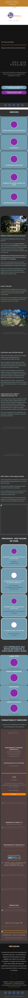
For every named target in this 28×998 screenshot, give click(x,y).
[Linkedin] (9, 105)
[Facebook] (5, 105)
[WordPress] (18, 105)
